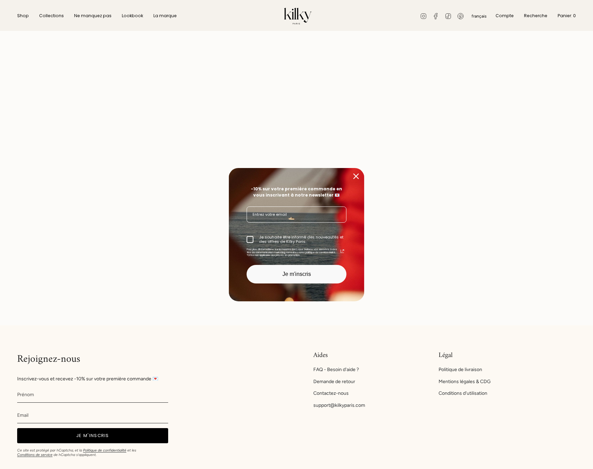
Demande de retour (334, 381)
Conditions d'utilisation (463, 393)
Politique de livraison (460, 369)
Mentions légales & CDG (465, 381)
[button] (23, 16)
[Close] (356, 176)
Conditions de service (35, 455)
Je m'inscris (296, 274)
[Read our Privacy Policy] (342, 251)
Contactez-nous (331, 393)
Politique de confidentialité (104, 450)
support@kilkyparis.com (339, 405)
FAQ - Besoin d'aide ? (336, 369)
